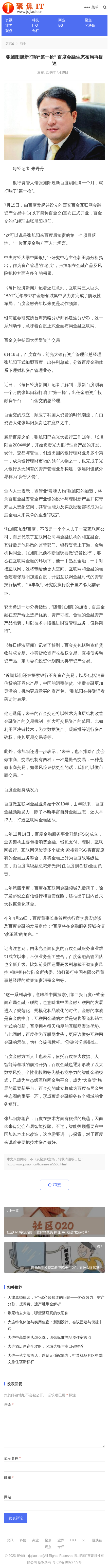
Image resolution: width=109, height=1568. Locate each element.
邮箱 (8, 1477)
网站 (7, 1497)
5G (60, 25)
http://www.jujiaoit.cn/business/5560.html (37, 1164)
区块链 (90, 25)
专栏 (35, 31)
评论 (8, 1404)
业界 (8, 25)
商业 (61, 20)
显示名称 (12, 1458)
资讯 (8, 20)
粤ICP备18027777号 (67, 1562)
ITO (35, 25)
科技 (35, 20)
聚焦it (10, 43)
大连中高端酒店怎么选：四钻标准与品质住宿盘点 (49, 1337)
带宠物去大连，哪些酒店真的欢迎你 (38, 1313)
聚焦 (88, 20)
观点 (8, 31)
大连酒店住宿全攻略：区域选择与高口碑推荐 (46, 1346)
